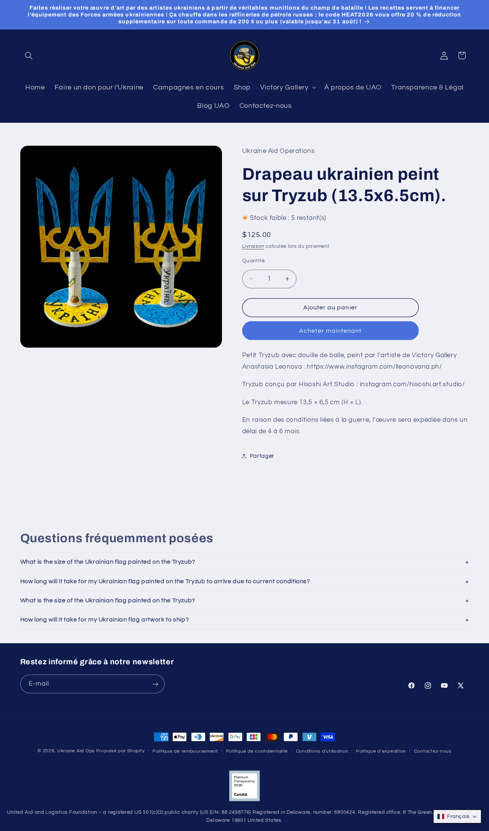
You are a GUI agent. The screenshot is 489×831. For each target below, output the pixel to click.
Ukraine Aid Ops (76, 751)
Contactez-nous (433, 751)
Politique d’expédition (381, 751)
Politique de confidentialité (257, 751)
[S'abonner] (155, 684)
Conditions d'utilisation (322, 751)
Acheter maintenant (330, 330)
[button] (29, 55)
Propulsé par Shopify (120, 751)
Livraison (253, 246)
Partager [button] (262, 456)
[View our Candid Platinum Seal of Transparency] (244, 799)
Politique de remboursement (185, 751)
